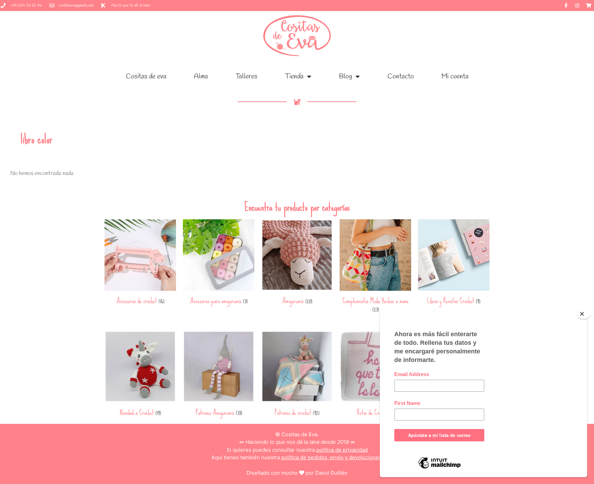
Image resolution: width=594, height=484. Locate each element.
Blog (345, 76)
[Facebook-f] (566, 5)
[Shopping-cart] (588, 5)
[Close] (584, 314)
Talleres (246, 76)
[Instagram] (577, 5)
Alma (201, 76)
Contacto (400, 76)
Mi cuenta (455, 76)
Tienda (294, 76)
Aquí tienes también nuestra (297, 457)
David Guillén (331, 473)
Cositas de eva (146, 76)
